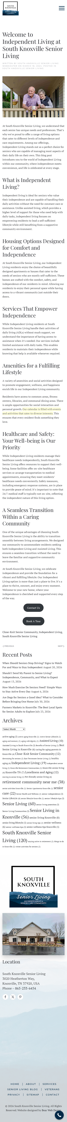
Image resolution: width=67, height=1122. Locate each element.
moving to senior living (13, 777)
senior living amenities (47, 804)
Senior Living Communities (15, 811)
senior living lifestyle (14, 822)
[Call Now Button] (59, 1115)
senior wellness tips (16, 827)
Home (15, 1084)
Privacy (14, 1094)
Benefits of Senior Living (47, 745)
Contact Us (33, 608)
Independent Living (50, 632)
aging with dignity (30, 741)
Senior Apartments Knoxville (40, 788)
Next (60, 646)
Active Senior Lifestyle (50, 737)
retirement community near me (33, 781)
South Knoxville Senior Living (23, 68)
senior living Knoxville (44, 817)
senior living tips (35, 823)
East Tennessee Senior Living (37, 758)
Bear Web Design (51, 1110)
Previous (9, 646)
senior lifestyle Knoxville (32, 798)
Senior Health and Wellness (28, 794)
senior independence (52, 793)
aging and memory (11, 741)
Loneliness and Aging (42, 772)
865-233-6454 (25, 988)
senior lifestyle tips (54, 798)
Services (50, 1084)
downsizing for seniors (12, 758)
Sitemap (33, 1094)
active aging (10, 736)
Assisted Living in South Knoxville (18, 745)
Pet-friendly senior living (38, 776)
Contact (52, 1094)
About (31, 1084)
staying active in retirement (41, 841)
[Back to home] (10, 8)
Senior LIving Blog (22, 1089)
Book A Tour (33, 621)
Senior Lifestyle (11, 798)
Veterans (52, 1089)
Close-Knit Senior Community (20, 632)
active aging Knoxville (28, 737)
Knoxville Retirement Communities (26, 768)
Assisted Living (51, 741)
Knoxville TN (15, 772)
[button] (62, 8)
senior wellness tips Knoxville (43, 826)
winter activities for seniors (28, 846)
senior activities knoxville (14, 788)
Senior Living (19, 803)
